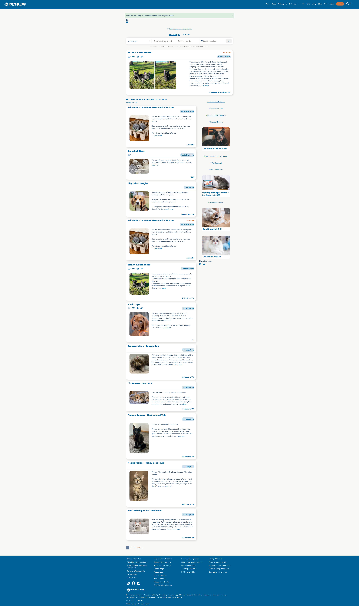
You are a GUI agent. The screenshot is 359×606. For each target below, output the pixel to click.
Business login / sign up (218, 572)
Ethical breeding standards (137, 562)
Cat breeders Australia (162, 562)
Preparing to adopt (188, 565)
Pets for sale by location (163, 585)
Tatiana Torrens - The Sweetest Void (147, 415)
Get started (329, 4)
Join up (340, 4)
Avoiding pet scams (188, 569)
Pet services (294, 4)
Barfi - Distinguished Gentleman (145, 510)
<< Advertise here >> (216, 102)
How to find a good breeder (192, 562)
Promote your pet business (219, 569)
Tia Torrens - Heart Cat (140, 383)
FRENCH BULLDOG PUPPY (140, 52)
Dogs (274, 4)
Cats (267, 4)
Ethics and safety (309, 4)
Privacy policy (132, 574)
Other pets (282, 4)
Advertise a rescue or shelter (220, 565)
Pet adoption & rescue (162, 565)
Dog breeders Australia (163, 559)
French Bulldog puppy (139, 264)
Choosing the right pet (189, 559)
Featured (227, 52)
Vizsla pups (134, 304)
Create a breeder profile (218, 562)
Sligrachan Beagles (138, 183)
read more (205, 85)
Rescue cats (158, 572)
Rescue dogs (159, 569)
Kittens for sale (159, 578)
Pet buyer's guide (188, 572)
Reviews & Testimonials (136, 571)
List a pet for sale (215, 559)
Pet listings (174, 34)
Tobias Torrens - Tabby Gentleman (146, 462)
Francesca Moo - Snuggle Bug (143, 346)
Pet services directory (162, 582)
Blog (320, 4)
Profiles (186, 34)
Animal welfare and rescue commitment (137, 566)
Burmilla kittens (136, 151)
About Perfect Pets (134, 559)
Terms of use (131, 578)
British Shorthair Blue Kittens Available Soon (151, 107)
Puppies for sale (160, 575)
